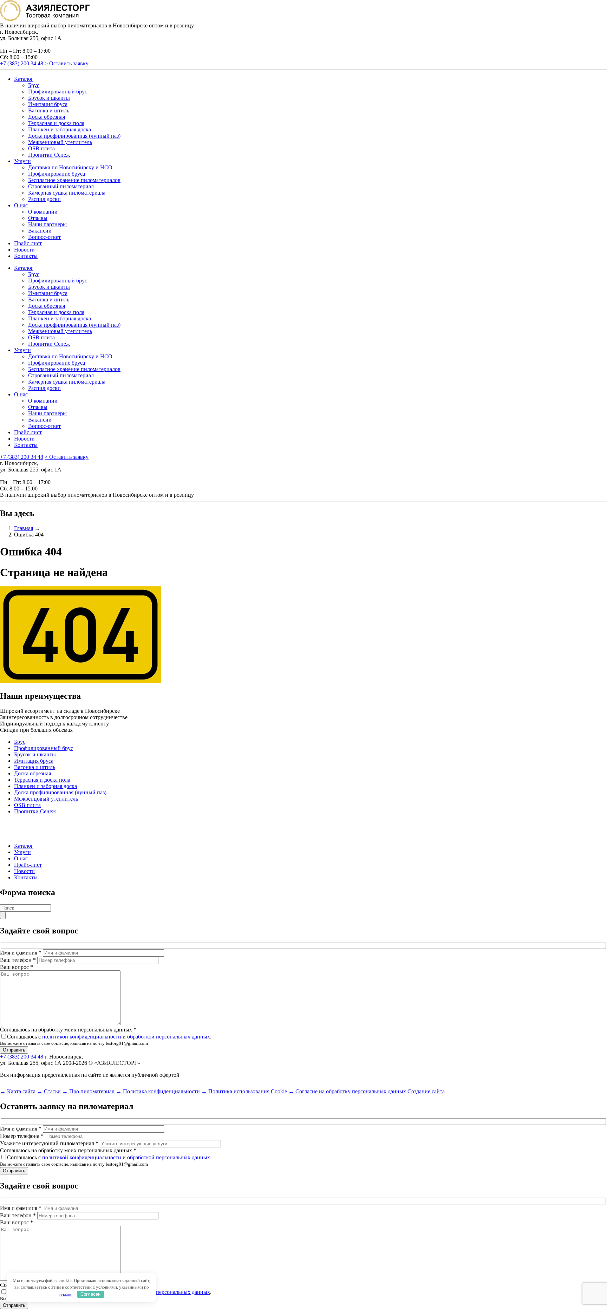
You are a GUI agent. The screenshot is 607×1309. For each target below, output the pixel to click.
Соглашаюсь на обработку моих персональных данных (68, 1030)
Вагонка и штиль (48, 110)
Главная (23, 528)
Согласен (90, 1294)
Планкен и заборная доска (59, 129)
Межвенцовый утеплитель (60, 142)
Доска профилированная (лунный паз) (74, 136)
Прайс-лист (28, 243)
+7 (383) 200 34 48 (21, 63)
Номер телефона (22, 1136)
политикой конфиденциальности (81, 1037)
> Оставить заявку (67, 63)
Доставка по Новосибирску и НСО (70, 167)
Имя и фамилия (20, 953)
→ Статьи (49, 1091)
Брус (33, 85)
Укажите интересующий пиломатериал (49, 1143)
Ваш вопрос (16, 967)
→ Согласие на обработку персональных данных (347, 1091)
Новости (24, 250)
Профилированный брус (57, 92)
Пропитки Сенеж (49, 155)
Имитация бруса (47, 104)
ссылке (65, 1294)
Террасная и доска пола (56, 123)
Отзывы (37, 218)
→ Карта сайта (17, 1091)
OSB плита (41, 148)
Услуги (22, 161)
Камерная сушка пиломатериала (66, 193)
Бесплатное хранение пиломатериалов (74, 180)
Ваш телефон (18, 960)
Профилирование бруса (56, 174)
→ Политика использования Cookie (244, 1091)
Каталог (23, 79)
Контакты (26, 256)
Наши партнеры (47, 224)
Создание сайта (426, 1091)
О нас (21, 205)
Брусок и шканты (49, 98)
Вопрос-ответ (44, 237)
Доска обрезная (46, 117)
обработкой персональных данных (168, 1037)
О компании (43, 212)
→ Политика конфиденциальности (158, 1091)
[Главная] (45, 19)
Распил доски (44, 199)
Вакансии (40, 231)
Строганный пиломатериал (61, 186)
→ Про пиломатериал (88, 1091)
